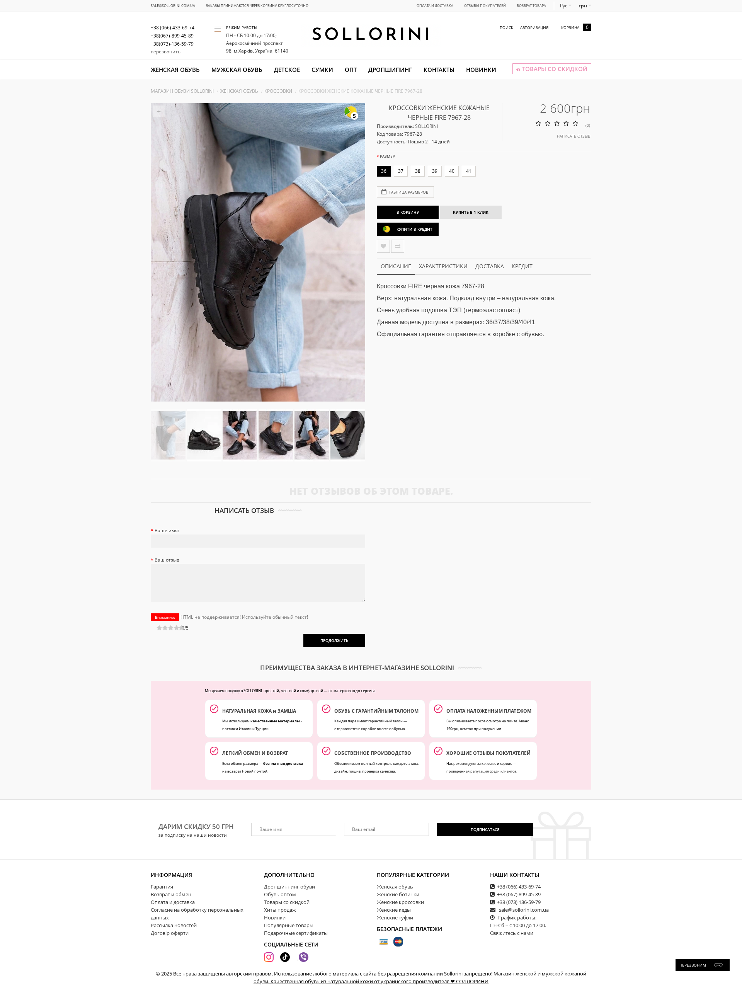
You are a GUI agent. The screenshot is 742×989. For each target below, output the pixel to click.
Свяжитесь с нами (511, 932)
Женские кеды (394, 909)
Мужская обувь (236, 69)
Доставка (489, 266)
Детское (287, 69)
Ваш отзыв (167, 560)
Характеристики (443, 266)
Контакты (439, 69)
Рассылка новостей (174, 925)
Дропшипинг (390, 69)
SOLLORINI (426, 126)
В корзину (408, 212)
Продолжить (334, 640)
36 (383, 171)
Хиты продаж (280, 909)
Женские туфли (395, 917)
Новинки (481, 69)
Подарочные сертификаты (296, 932)
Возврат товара (531, 5)
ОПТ (351, 69)
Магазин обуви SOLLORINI (182, 91)
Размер (387, 156)
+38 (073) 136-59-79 (519, 902)
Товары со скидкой (287, 902)
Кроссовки (278, 91)
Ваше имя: (167, 530)
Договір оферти (170, 932)
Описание (396, 266)
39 (434, 171)
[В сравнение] (397, 246)
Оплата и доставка (435, 5)
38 (417, 171)
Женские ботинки (398, 894)
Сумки (322, 69)
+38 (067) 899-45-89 (519, 894)
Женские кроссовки (400, 902)
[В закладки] (383, 246)
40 (451, 171)
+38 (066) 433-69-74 (519, 886)
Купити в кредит (414, 229)
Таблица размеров (408, 192)
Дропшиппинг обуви (289, 886)
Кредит (522, 266)
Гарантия (162, 886)
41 (468, 171)
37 (400, 171)
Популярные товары (288, 925)
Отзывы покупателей (485, 5)
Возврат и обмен (171, 894)
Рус (564, 5)
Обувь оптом (280, 894)
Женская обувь (175, 69)
